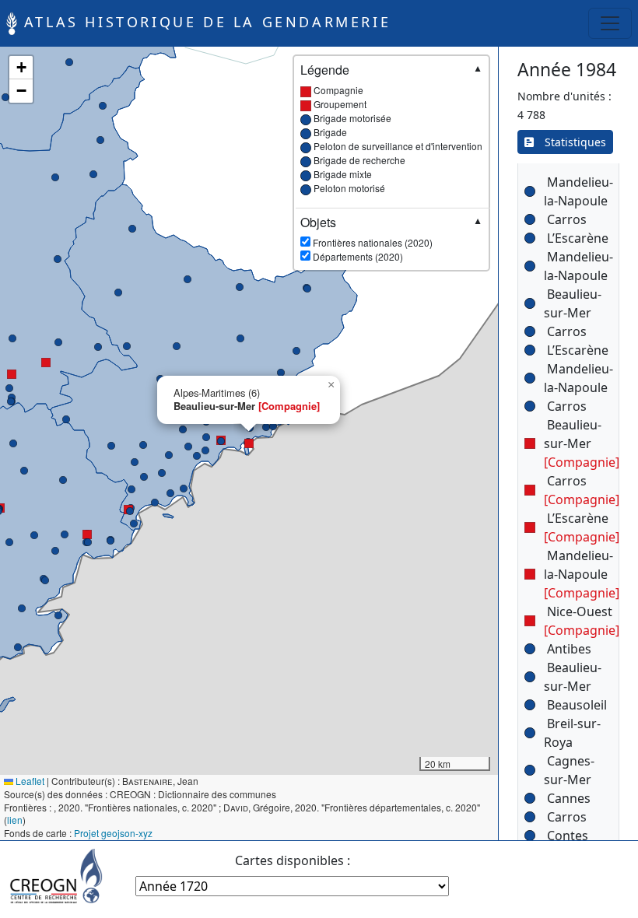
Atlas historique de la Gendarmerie (204, 21)
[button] (9, 388)
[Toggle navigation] (610, 23)
